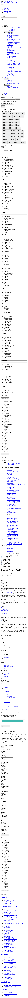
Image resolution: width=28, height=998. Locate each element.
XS (13, 139)
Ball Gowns (8, 183)
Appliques (7, 268)
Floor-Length (8, 322)
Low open (7, 243)
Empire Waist (8, 366)
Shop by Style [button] (7, 514)
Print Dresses (8, 197)
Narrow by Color (7, 401)
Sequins (7, 285)
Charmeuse (8, 292)
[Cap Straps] (5, 829)
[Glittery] (3, 780)
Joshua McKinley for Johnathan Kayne (16, 484)
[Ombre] (3, 784)
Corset (6, 221)
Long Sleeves (8, 379)
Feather (7, 276)
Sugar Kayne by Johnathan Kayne (15, 542)
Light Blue (8, 415)
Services (6, 660)
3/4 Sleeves (8, 377)
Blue (6, 418)
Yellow (7, 404)
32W (21, 136)
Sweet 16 (7, 176)
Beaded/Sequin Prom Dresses (14, 517)
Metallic (7, 257)
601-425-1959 (8, 1)
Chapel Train (8, 319)
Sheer (6, 245)
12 (6, 119)
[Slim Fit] (4, 819)
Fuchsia (7, 430)
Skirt (6, 203)
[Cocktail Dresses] (7, 756)
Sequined (7, 305)
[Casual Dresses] (7, 755)
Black (6, 446)
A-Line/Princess (9, 364)
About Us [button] (6, 691)
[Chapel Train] (4, 804)
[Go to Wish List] (2, 4)
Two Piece (7, 209)
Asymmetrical (8, 318)
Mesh (6, 300)
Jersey (6, 297)
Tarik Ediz (9, 509)
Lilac (6, 423)
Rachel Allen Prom (11, 505)
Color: (2, 583)
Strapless (7, 354)
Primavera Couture (11, 504)
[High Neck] (4, 811)
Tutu (6, 208)
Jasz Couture (10, 481)
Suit (6, 205)
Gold (6, 443)
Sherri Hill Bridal (11, 464)
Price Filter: (6, 103)
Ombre (7, 260)
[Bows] (4, 790)
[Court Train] (4, 805)
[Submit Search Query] (18, 712)
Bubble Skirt (8, 216)
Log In (5, 13)
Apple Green (8, 407)
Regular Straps (9, 392)
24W (13, 134)
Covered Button (9, 239)
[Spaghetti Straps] (5, 832)
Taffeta (7, 308)
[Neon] (3, 783)
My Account (7, 9)
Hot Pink (7, 429)
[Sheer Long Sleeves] (5, 826)
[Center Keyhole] (5, 769)
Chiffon (7, 294)
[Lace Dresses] (5, 763)
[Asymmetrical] (4, 803)
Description (6, 613)
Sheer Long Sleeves (10, 381)
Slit (6, 232)
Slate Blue (7, 416)
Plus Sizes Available (10, 229)
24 (6, 125)
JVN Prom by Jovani (12, 491)
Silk (6, 306)
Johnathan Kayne (11, 487)
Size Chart (3, 607)
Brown (7, 445)
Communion (8, 162)
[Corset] (5, 770)
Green (6, 409)
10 (21, 116)
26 (12, 125)
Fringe (6, 279)
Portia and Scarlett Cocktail (13, 500)
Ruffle (6, 282)
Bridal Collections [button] (8, 460)
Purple (7, 421)
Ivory (6, 440)
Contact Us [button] (7, 702)
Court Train (8, 321)
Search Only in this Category (9, 101)
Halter (6, 339)
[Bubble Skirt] (5, 766)
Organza (7, 301)
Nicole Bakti (10, 497)
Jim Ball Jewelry (11, 548)
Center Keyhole (9, 219)
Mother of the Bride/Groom (12, 170)
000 (6, 113)
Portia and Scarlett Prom (13, 502)
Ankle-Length (8, 316)
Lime (6, 410)
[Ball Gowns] (5, 759)
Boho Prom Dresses (12, 518)
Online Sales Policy (5, 609)
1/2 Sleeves (8, 376)
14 (12, 119)
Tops (6, 206)
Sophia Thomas (11, 466)
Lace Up (7, 242)
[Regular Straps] (5, 830)
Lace (6, 281)
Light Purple (8, 424)
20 (12, 122)
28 (18, 125)
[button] (6, 26)
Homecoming (8, 168)
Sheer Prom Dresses (12, 531)
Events (5, 709)
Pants (6, 195)
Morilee (9, 495)
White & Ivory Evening (12, 538)
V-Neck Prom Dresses (12, 536)
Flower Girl (8, 165)
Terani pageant (10, 511)
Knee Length (8, 324)
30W (13, 136)
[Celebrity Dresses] (5, 768)
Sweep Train (8, 327)
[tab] (15, 463)
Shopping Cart (7, 11)
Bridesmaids (8, 157)
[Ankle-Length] (4, 801)
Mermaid (7, 367)
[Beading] (4, 789)
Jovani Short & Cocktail (13, 490)
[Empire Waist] (4, 816)
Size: (2, 580)
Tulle (6, 309)
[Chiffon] (3, 796)
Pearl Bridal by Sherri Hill (13, 463)
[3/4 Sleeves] (5, 823)
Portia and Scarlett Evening (13, 501)
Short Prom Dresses (12, 532)
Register (6, 12)
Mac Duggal (10, 494)
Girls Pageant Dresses (10, 167)
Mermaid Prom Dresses (12, 525)
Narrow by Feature (8, 150)
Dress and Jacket (9, 186)
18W (13, 131)
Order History (7, 674)
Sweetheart (8, 356)
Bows (6, 271)
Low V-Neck (8, 343)
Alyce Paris (10, 470)
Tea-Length (8, 329)
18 (6, 122)
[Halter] (4, 809)
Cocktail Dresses (9, 160)
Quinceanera (8, 173)
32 (12, 128)
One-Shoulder (8, 347)
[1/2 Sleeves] (5, 822)
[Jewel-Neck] (4, 812)
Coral (6, 438)
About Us (6, 665)
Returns (6, 658)
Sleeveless (7, 384)
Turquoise (7, 413)
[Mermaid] (4, 818)
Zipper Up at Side (9, 248)
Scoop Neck (8, 351)
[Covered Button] (5, 773)
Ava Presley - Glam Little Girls (14, 544)
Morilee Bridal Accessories (13, 549)
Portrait (7, 348)
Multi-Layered (8, 224)
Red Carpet (8, 174)
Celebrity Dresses (9, 218)
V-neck (7, 357)
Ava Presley (10, 474)
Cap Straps (8, 390)
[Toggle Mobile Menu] (1, 683)
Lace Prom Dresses (11, 522)
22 (18, 122)
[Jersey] (3, 798)
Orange (7, 437)
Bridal (6, 156)
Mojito (7, 405)
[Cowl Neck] (4, 808)
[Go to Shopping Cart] (1, 4)
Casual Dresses (9, 159)
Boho (6, 184)
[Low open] (5, 777)
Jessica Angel (10, 483)
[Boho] (5, 761)
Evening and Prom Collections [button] (11, 467)
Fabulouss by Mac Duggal (13, 479)
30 (6, 128)
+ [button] (4, 461)
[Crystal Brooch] (4, 791)
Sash (6, 284)
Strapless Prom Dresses (12, 534)
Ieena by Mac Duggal (12, 480)
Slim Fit (7, 369)
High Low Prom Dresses (13, 521)
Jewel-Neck (8, 342)
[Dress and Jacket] (5, 762)
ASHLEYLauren (11, 473)
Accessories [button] (7, 545)
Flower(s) (7, 277)
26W (21, 134)
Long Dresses (8, 192)
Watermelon (8, 432)
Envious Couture (11, 477)
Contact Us (6, 657)
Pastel (6, 261)
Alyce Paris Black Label (13, 471)
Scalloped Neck (9, 350)
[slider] (24, 721)
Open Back (8, 226)
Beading (7, 270)
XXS (6, 139)
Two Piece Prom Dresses (13, 535)
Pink (6, 427)
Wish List (6, 8)
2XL (23, 142)
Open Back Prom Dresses (13, 527)
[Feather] (3, 797)
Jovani (8, 486)
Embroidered (8, 274)
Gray (6, 448)
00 (12, 113)
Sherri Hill (9, 507)
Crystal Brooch (9, 273)
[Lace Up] (5, 776)
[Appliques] (4, 787)
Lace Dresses (8, 187)
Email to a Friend (5, 610)
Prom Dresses (8, 171)
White (6, 451)
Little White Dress (9, 191)
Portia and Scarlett (11, 498)
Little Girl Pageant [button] (8, 539)
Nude (6, 441)
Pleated (7, 227)
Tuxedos (6, 687)
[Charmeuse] (3, 794)
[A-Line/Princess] (4, 815)
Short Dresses (8, 202)
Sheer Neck (8, 353)
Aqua (6, 412)
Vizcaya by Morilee (11, 512)
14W (18, 128)
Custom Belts (10, 551)
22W (6, 134)
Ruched (7, 230)
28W (6, 136)
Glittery (7, 255)
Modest (7, 194)
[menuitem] (15, 8)
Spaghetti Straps (9, 394)
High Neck (8, 340)
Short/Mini (8, 326)
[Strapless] (5, 833)
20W (21, 131)
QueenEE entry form (9, 668)
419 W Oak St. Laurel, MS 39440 (9, 2)
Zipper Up (7, 247)
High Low (7, 222)
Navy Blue (8, 419)
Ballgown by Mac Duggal (13, 476)
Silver (6, 449)
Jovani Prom (10, 488)
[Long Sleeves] (5, 825)
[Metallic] (3, 782)
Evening (7, 163)
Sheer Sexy (8, 200)
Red (6, 435)
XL (17, 142)
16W (6, 131)
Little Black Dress (9, 189)
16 (18, 119)
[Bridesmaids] (7, 754)
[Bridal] (7, 752)
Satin (6, 303)
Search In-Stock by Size (9, 109)
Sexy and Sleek (9, 198)
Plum (6, 434)
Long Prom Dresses (12, 524)
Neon (6, 258)
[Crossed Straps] (5, 775)
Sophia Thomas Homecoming (14, 508)
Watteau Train (8, 330)
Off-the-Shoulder (9, 345)
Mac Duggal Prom (11, 493)
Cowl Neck (8, 337)
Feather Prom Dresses (12, 520)
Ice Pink (7, 426)
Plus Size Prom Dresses (12, 528)
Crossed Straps (9, 240)
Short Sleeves (8, 382)
